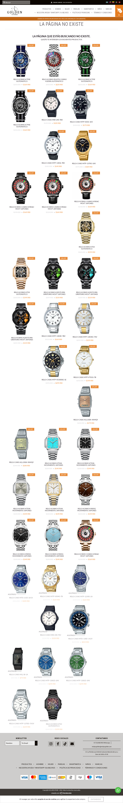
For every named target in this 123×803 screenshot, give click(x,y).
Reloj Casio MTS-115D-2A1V (21, 598)
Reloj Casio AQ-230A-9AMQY (21, 462)
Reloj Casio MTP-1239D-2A (81, 596)
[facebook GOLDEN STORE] (58, 744)
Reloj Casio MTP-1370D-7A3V (21, 723)
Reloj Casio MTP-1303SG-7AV (85, 337)
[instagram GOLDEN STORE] (51, 744)
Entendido (96, 799)
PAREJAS (76, 9)
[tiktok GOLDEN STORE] (65, 744)
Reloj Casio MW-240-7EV (50, 635)
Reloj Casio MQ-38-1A (18, 674)
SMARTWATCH (88, 9)
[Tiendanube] (61, 793)
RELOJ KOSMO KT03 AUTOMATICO (87, 248)
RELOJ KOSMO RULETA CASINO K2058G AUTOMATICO (54, 80)
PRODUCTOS (46, 9)
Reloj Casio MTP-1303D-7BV (53, 336)
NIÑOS (99, 9)
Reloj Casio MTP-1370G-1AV (84, 163)
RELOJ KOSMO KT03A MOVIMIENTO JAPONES (53, 464)
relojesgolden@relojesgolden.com (101, 746)
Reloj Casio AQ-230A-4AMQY (86, 420)
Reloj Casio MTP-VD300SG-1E (54, 380)
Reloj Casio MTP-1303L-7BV (53, 163)
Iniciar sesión (67, 2)
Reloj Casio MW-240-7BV (52, 120)
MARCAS (108, 9)
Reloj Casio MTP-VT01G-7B (85, 377)
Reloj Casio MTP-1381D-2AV (47, 680)
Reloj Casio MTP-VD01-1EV (81, 122)
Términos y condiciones (102, 13)
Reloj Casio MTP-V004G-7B (51, 596)
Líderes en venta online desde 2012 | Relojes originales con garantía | (61, 18)
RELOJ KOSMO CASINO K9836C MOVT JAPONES (21, 208)
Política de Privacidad (81, 13)
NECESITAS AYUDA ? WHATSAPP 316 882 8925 (53, 13)
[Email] (72, 744)
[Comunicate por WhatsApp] (118, 790)
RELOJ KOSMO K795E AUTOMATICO (21, 80)
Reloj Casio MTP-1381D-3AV (78, 680)
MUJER (67, 9)
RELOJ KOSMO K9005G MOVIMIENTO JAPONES (86, 510)
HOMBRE (58, 9)
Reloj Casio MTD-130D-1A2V (80, 639)
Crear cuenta (57, 2)
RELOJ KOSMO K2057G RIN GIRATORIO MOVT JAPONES (54, 293)
